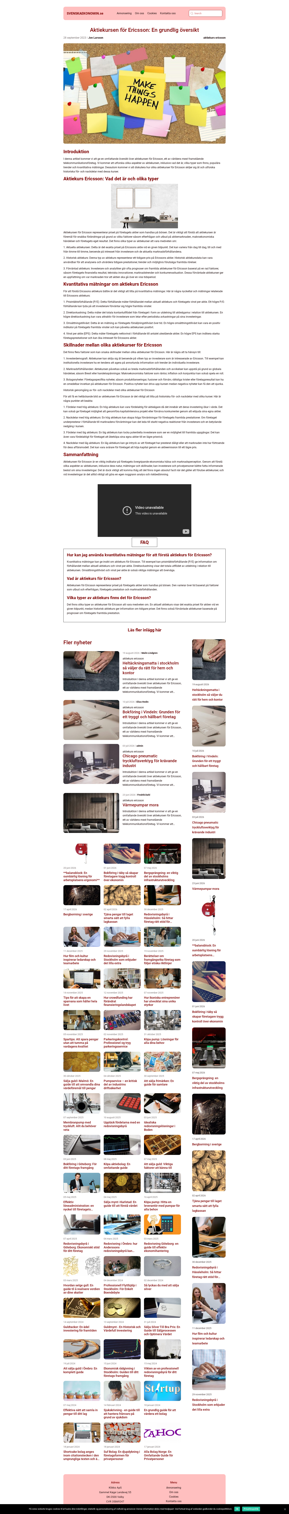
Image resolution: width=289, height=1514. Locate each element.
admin (139, 745)
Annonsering (124, 13)
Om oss (139, 13)
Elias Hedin (142, 701)
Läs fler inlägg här (144, 630)
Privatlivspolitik (251, 1509)
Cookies (152, 13)
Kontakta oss (168, 13)
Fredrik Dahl (143, 794)
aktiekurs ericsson (214, 37)
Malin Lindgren (149, 653)
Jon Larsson (95, 37)
